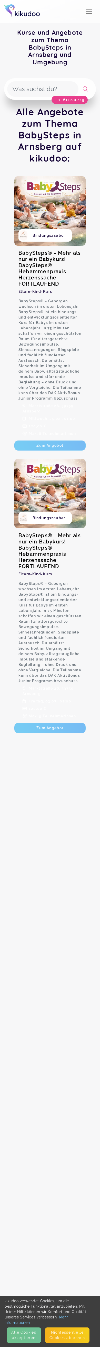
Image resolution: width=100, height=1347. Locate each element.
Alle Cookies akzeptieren (23, 1335)
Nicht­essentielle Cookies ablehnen (67, 1335)
